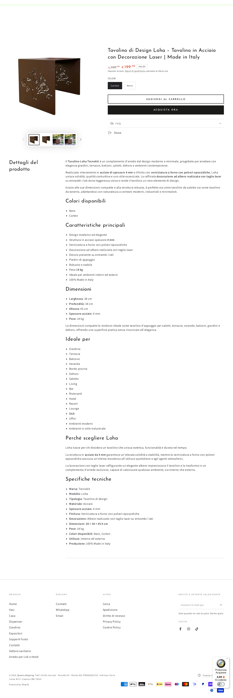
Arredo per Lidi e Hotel (24, 657)
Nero (131, 86)
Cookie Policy (112, 627)
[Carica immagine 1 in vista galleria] (34, 139)
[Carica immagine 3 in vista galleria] (58, 139)
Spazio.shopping (25, 675)
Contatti (14, 645)
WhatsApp (62, 610)
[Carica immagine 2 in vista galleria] (46, 139)
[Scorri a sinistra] (23, 140)
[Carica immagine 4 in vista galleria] (70, 139)
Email (59, 616)
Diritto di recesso (114, 616)
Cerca (106, 604)
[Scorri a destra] (81, 140)
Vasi (11, 610)
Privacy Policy (112, 621)
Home (13, 604)
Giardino (15, 627)
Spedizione (110, 610)
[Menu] (227, 659)
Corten (116, 86)
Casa (12, 616)
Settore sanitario (20, 651)
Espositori (15, 633)
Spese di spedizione (135, 71)
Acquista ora (165, 110)
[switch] (221, 684)
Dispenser (15, 621)
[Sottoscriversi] (222, 605)
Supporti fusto (18, 639)
